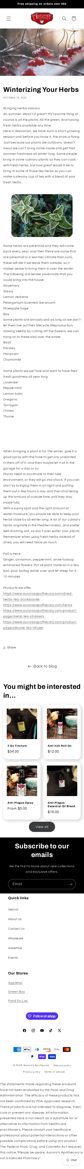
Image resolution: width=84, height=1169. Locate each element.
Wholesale (15, 938)
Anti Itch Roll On (59, 745)
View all (42, 826)
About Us (15, 919)
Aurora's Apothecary (36, 1065)
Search (13, 909)
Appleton (15, 982)
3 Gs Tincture (17, 745)
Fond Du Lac (18, 1000)
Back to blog (45, 666)
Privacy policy (31, 1072)
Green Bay (16, 991)
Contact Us (16, 928)
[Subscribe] (71, 884)
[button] (8, 18)
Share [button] (11, 647)
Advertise (15, 948)
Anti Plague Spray (20, 802)
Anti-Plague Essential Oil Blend (61, 804)
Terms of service (54, 1072)
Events (13, 957)
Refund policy (62, 1065)
